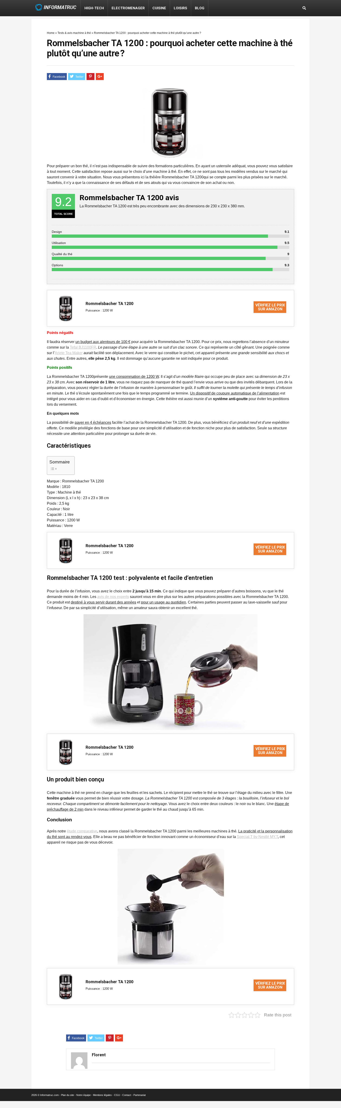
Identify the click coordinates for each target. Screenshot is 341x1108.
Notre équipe (83, 1095)
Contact (126, 1095)
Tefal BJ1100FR (83, 347)
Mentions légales (102, 1095)
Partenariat (139, 1095)
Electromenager (128, 8)
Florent (99, 1054)
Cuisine (159, 8)
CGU (117, 1095)
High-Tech (94, 8)
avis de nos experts (113, 597)
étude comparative (82, 831)
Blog (199, 8)
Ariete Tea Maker (69, 353)
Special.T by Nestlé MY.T (257, 837)
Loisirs (180, 8)
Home (51, 33)
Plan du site (67, 1095)
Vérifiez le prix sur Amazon (270, 307)
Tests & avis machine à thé (74, 33)
